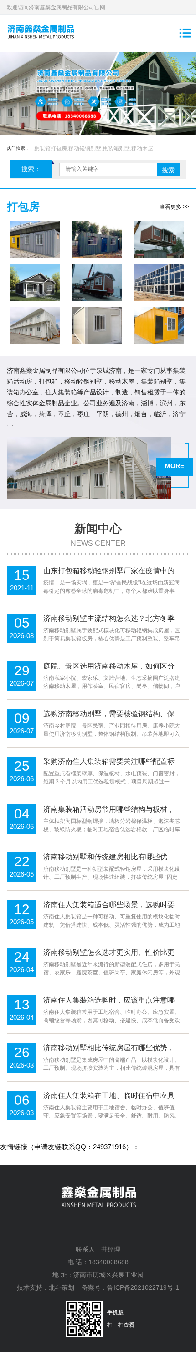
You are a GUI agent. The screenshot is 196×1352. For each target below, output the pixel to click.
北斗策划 (61, 1287)
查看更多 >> (174, 207)
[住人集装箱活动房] (35, 239)
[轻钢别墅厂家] (35, 282)
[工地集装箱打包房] (35, 325)
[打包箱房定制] (159, 282)
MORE (174, 465)
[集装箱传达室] (159, 325)
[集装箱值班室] (97, 325)
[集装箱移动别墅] (159, 239)
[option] (98, 93)
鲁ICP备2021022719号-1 (143, 1287)
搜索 (168, 170)
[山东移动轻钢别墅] (97, 282)
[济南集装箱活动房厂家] (97, 239)
